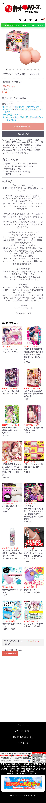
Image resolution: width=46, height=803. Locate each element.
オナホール (7, 107)
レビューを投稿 (10, 654)
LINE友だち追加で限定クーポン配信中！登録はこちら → (23, 25)
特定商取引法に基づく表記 (23, 737)
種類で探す (19, 107)
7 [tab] (28, 70)
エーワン (18, 115)
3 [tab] (14, 70)
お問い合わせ (23, 743)
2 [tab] (10, 70)
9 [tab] (35, 70)
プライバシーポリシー (23, 731)
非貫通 (7, 112)
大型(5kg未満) (33, 107)
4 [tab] (18, 70)
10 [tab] (39, 70)
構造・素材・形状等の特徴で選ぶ (29, 109)
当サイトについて (23, 725)
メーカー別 (7, 115)
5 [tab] (21, 70)
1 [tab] (7, 70)
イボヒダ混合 (10, 120)
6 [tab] (25, 70)
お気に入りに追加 (23, 134)
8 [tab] (32, 70)
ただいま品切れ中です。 (23, 126)
